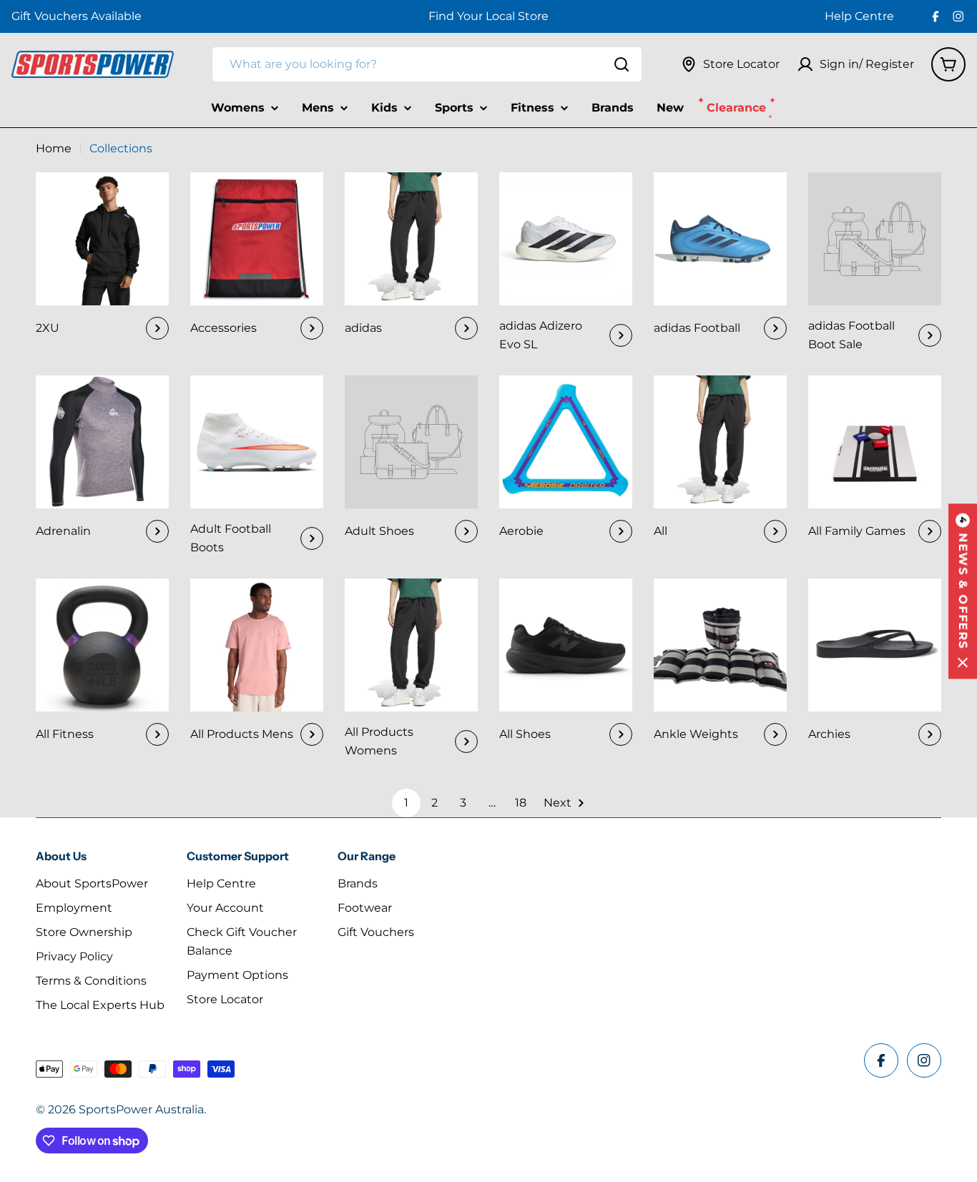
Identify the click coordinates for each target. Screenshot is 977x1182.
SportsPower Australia (141, 1109)
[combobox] (427, 64)
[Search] (621, 64)
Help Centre (859, 16)
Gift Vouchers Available (76, 16)
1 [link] (406, 802)
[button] (962, 591)
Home (54, 148)
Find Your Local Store (488, 16)
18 (520, 802)
